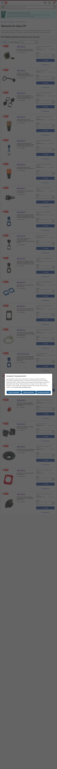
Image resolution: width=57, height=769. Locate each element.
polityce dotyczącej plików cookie (23, 387)
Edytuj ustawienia (28, 392)
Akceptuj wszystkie (43, 392)
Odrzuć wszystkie (14, 392)
